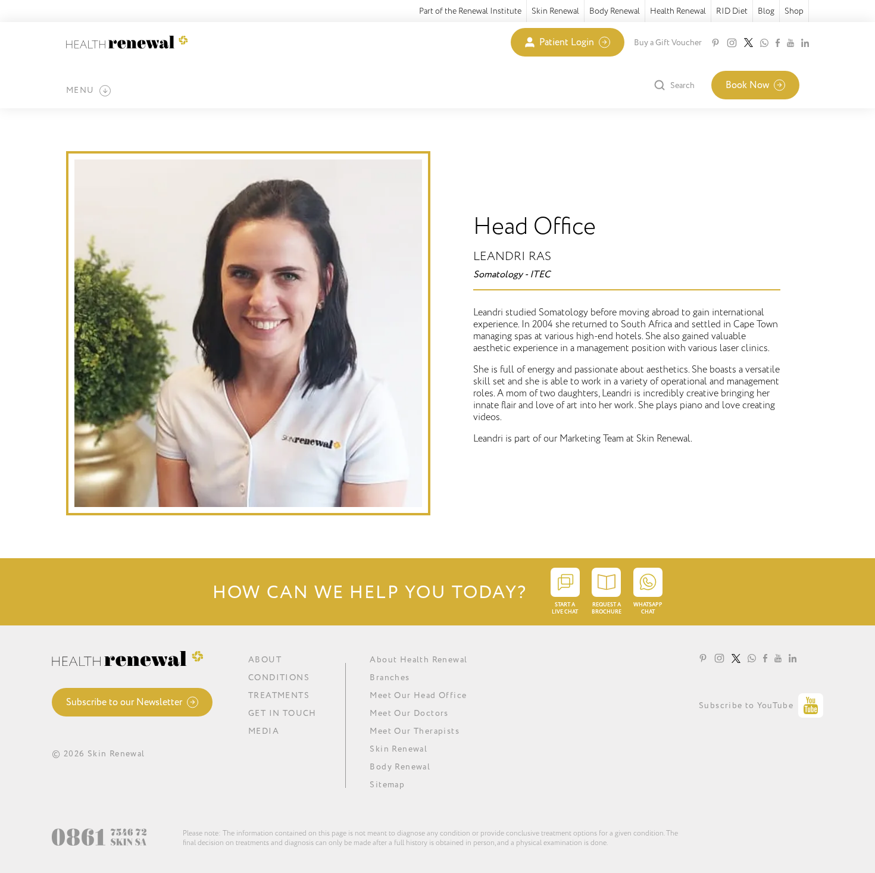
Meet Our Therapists (415, 731)
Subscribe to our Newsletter (124, 702)
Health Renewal (678, 11)
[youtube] (790, 42)
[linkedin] (805, 42)
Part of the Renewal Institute (470, 11)
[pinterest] (715, 42)
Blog (766, 11)
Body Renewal (614, 11)
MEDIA (263, 731)
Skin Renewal (555, 11)
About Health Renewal (418, 659)
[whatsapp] (764, 42)
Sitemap (387, 784)
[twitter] (748, 42)
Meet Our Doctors (409, 713)
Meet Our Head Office (418, 695)
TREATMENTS (279, 695)
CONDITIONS (279, 677)
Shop (794, 11)
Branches (390, 677)
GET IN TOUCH (282, 713)
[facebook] (778, 42)
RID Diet (732, 11)
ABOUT (265, 659)
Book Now (747, 85)
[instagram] (732, 42)
